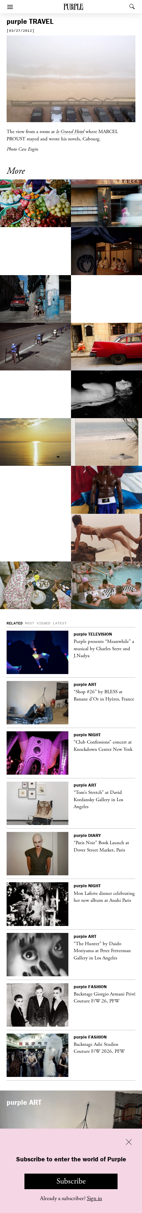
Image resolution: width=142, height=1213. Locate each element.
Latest (60, 623)
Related (15, 623)
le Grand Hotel (70, 131)
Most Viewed (38, 623)
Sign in (94, 1198)
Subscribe (71, 1181)
